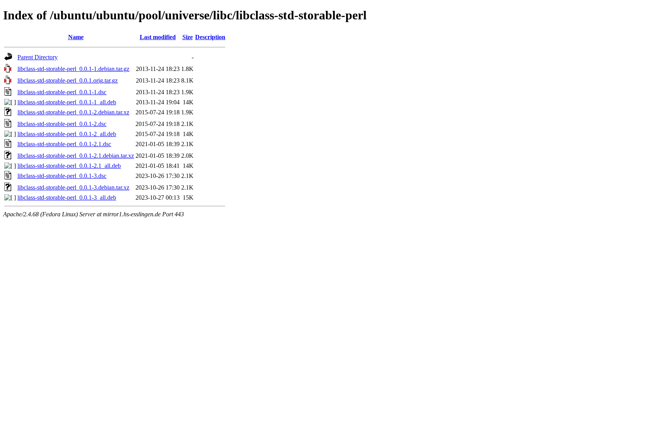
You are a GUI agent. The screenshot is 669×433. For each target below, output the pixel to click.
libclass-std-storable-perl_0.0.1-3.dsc (61, 176)
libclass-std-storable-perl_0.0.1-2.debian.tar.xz (73, 112)
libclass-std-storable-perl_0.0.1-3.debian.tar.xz (73, 187)
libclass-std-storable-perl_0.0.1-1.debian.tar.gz (73, 69)
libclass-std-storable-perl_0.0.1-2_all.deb (66, 134)
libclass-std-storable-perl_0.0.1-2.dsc (61, 124)
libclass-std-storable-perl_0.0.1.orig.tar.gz (67, 80)
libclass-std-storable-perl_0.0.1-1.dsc (61, 92)
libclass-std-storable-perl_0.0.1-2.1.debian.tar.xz (75, 155)
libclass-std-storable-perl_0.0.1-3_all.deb (66, 197)
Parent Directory (37, 57)
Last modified (158, 37)
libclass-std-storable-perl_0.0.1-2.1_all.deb (69, 165)
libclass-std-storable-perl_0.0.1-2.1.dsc (64, 144)
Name (76, 37)
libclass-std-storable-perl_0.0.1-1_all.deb (66, 102)
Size (187, 37)
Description (210, 37)
